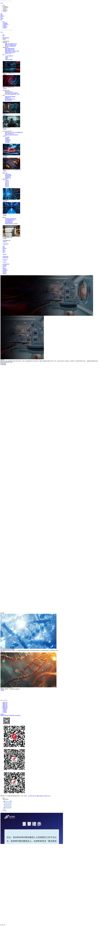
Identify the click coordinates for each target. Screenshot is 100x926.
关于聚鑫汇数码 (6, 264)
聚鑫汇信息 (5, 703)
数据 (4, 35)
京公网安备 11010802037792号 (44, 795)
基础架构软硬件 (6, 37)
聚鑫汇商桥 (5, 708)
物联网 (4, 39)
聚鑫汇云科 (5, 707)
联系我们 (4, 271)
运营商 (1, 18)
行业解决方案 (5, 24)
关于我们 (4, 27)
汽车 (1, 13)
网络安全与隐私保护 (16, 715)
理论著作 (4, 265)
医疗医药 (4, 248)
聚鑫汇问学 (5, 704)
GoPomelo (5, 712)
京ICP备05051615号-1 (32, 795)
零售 (1, 17)
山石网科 (4, 709)
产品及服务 (5, 23)
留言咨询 (4, 810)
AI (3, 34)
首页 (4, 21)
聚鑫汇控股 (5, 702)
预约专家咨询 (3, 363)
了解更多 (4, 74)
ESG (4, 267)
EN (2, 3)
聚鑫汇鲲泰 (5, 706)
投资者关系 (5, 26)
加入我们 (4, 272)
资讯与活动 (5, 270)
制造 (1, 19)
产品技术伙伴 (5, 256)
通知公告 (4, 273)
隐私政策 (6, 715)
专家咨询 (2, 651)
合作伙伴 (4, 25)
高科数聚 (4, 711)
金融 (1, 14)
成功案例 (4, 268)
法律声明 (10, 715)
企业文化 (4, 266)
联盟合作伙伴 (5, 257)
